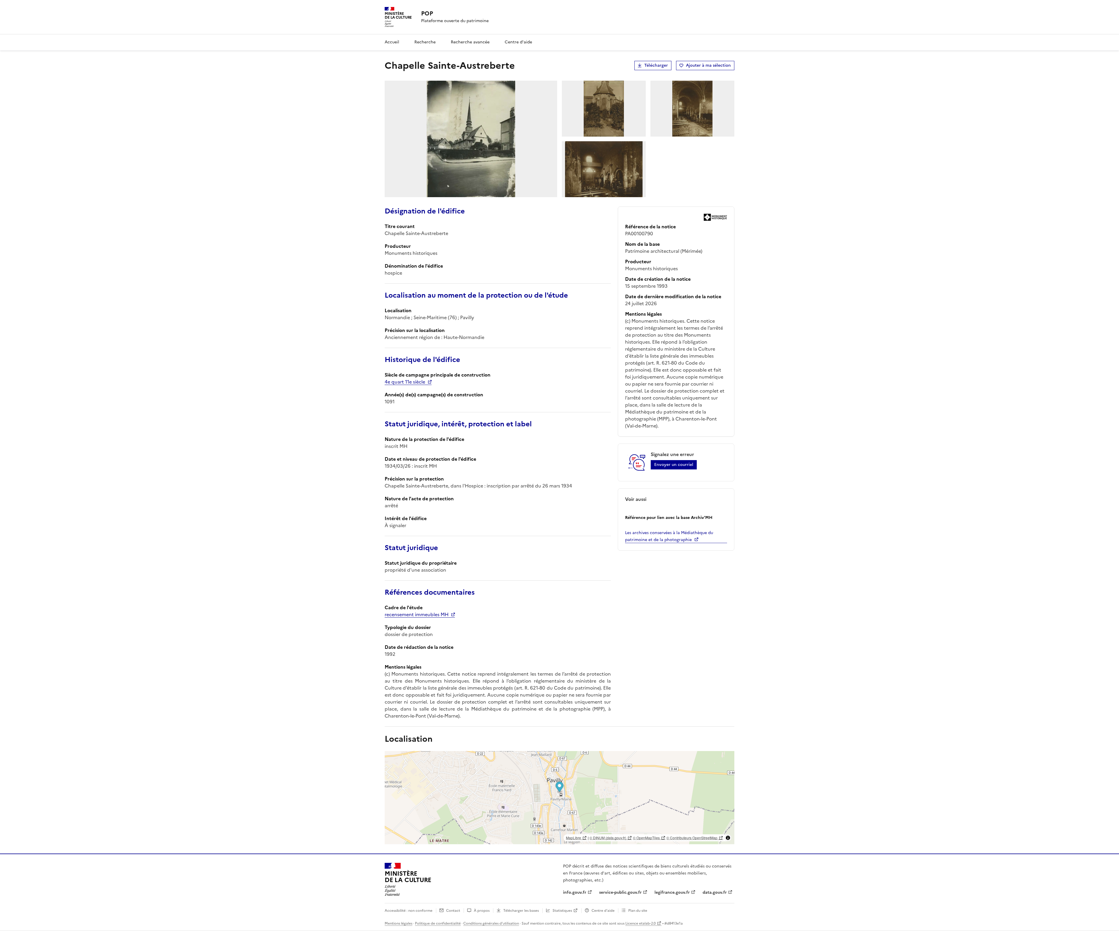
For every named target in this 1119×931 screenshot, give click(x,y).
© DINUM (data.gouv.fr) (608, 837)
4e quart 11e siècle (405, 381)
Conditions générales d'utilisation (491, 923)
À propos (482, 910)
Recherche (425, 42)
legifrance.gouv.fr (672, 892)
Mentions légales (398, 923)
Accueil (392, 42)
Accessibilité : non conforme (408, 910)
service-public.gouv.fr (620, 892)
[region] (559, 797)
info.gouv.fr (574, 892)
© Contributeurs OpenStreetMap (691, 837)
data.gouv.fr (715, 892)
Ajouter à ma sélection (708, 65)
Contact (453, 910)
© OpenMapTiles (646, 837)
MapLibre (573, 837)
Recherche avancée (470, 42)
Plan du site (637, 910)
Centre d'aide (518, 42)
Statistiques (562, 910)
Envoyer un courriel (673, 465)
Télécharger (656, 65)
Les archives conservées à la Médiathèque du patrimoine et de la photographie (669, 536)
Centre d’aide (603, 910)
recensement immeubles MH (416, 614)
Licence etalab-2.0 (640, 923)
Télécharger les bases (521, 910)
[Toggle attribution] (727, 837)
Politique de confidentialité (438, 923)
